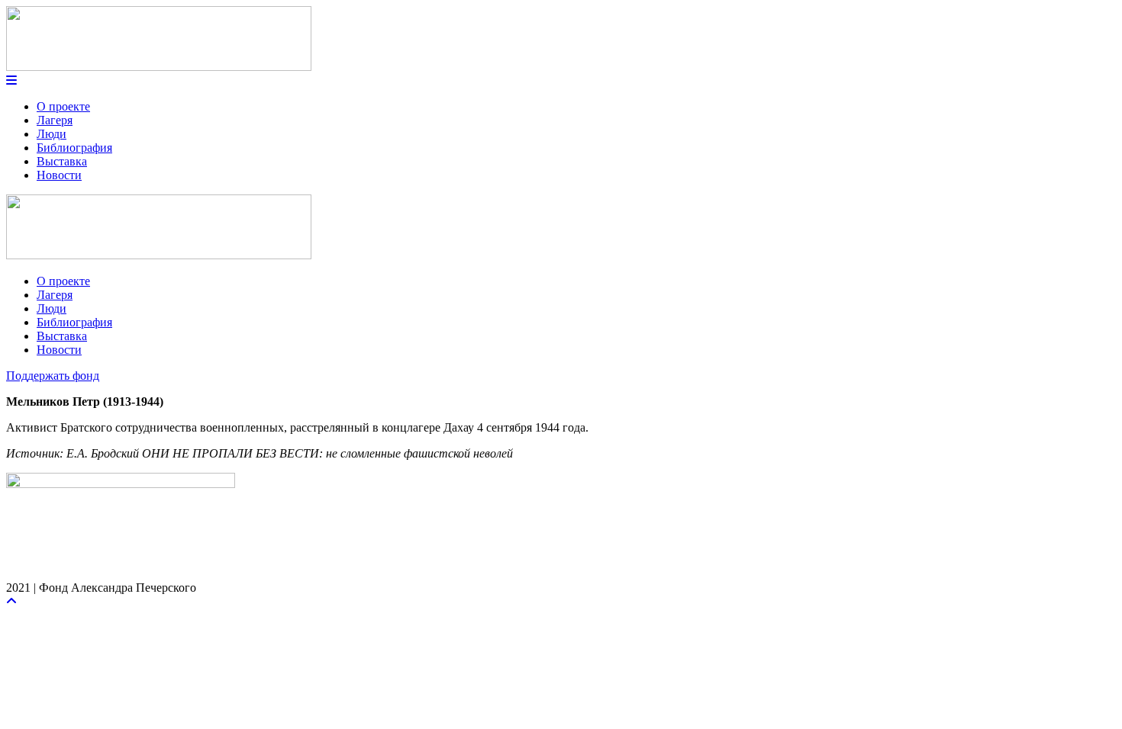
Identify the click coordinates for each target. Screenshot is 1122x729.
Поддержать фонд (52, 375)
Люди (51, 133)
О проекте (63, 106)
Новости (59, 175)
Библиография (74, 147)
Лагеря (55, 120)
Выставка (62, 161)
